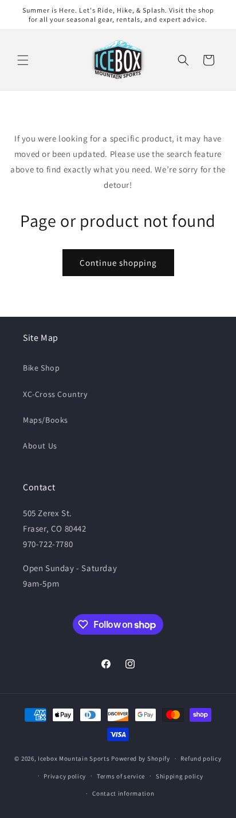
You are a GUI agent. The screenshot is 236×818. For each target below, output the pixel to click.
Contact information (123, 793)
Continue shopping (118, 262)
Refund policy (200, 758)
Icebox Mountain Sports (73, 758)
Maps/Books (45, 420)
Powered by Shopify (140, 758)
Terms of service (121, 776)
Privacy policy (65, 776)
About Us (40, 446)
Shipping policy (179, 776)
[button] (23, 60)
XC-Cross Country (55, 394)
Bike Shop (41, 368)
